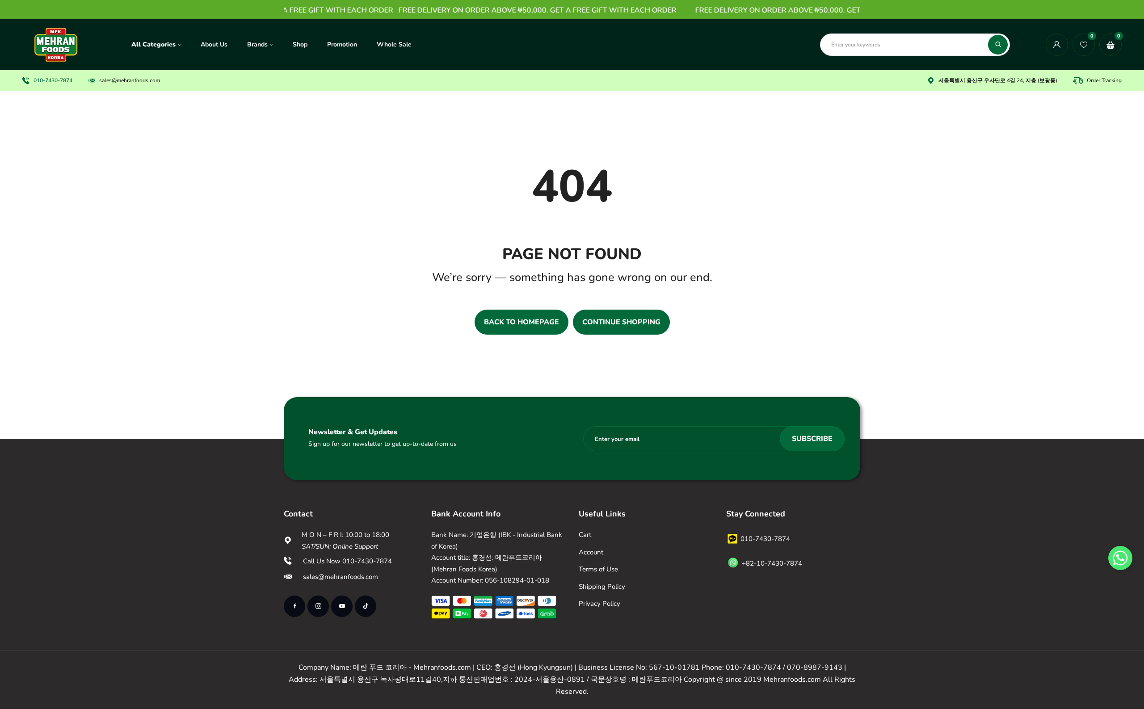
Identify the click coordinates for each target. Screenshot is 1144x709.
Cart (585, 534)
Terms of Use (598, 569)
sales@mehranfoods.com (129, 80)
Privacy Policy (599, 603)
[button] (1120, 558)
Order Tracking (1104, 80)
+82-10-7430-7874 (772, 563)
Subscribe (812, 439)
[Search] (998, 45)
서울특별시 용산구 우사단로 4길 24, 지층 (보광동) (997, 80)
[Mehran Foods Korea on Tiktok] (365, 606)
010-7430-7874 (53, 80)
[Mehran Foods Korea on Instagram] (318, 606)
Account (591, 552)
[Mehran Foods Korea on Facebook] (294, 606)
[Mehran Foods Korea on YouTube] (342, 606)
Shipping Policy (602, 586)
